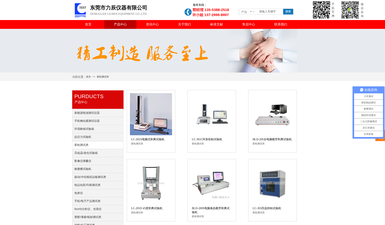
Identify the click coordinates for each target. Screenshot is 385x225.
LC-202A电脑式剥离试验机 (147, 139)
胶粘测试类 (103, 76)
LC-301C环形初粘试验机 (207, 139)
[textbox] (270, 11)
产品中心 (120, 24)
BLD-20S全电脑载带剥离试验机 (272, 139)
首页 (88, 24)
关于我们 (184, 24)
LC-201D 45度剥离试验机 (146, 208)
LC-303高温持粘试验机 (267, 208)
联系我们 (280, 24)
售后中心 (248, 24)
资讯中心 (152, 24)
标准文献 (216, 24)
